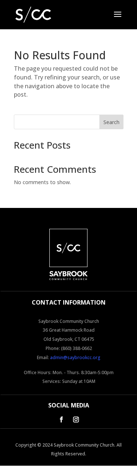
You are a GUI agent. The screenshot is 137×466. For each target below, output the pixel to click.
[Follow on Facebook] (61, 419)
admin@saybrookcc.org (75, 357)
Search (111, 122)
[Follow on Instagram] (76, 419)
